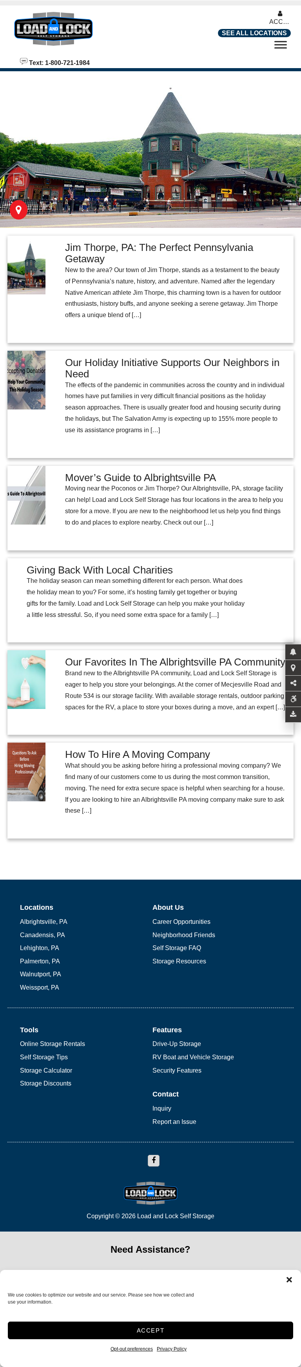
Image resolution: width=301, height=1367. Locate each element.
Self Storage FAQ (176, 948)
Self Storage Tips (44, 1057)
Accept (151, 1330)
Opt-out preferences (132, 1349)
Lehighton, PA (39, 948)
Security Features (176, 1070)
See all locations (254, 33)
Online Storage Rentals (52, 1044)
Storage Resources (179, 961)
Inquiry (161, 1108)
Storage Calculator (46, 1070)
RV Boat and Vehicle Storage (193, 1057)
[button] (289, 1280)
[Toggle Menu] (280, 47)
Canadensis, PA (42, 935)
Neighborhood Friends (183, 935)
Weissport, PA (39, 987)
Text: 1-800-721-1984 (58, 62)
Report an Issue (174, 1121)
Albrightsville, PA (43, 921)
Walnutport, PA (40, 974)
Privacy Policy (172, 1349)
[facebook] (154, 1161)
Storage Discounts (45, 1083)
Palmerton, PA (40, 961)
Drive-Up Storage (176, 1044)
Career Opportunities (181, 921)
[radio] (18, 180)
